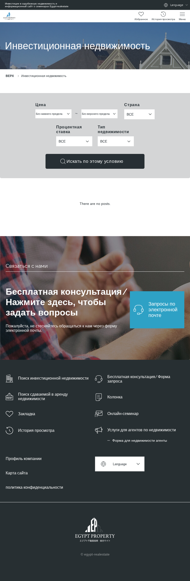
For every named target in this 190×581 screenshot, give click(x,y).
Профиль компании (24, 459)
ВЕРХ (10, 76)
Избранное (141, 19)
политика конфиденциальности (34, 487)
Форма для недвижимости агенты (139, 440)
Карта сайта (17, 473)
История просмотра (163, 19)
